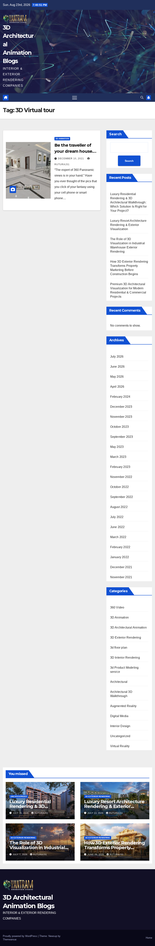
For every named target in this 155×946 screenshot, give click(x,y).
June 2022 (117, 527)
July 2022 (117, 517)
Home (149, 937)
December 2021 (121, 567)
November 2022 (121, 476)
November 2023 (121, 416)
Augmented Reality (123, 706)
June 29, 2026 (96, 854)
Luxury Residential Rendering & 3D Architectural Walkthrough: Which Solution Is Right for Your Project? (128, 202)
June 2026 (117, 366)
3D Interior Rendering (125, 657)
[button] (141, 97)
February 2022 (120, 547)
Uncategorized (120, 736)
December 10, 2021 (71, 158)
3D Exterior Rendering (125, 637)
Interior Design (120, 726)
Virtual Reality (120, 746)
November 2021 (121, 577)
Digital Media (119, 716)
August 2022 (119, 507)
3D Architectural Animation (128, 627)
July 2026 (117, 356)
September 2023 (121, 436)
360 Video (117, 607)
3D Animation (62, 139)
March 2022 (118, 537)
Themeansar (9, 939)
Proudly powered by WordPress (20, 936)
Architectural (119, 681)
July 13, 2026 (96, 813)
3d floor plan (118, 647)
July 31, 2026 (21, 813)
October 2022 (119, 487)
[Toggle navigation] (74, 97)
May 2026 (117, 376)
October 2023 (119, 426)
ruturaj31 (41, 813)
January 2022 (119, 557)
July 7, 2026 (20, 854)
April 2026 (117, 386)
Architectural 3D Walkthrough (121, 694)
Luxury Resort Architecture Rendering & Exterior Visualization (128, 225)
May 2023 (117, 446)
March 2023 (118, 456)
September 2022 (121, 497)
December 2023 (121, 406)
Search (115, 134)
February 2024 (120, 396)
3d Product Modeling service (124, 669)
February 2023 (120, 466)
